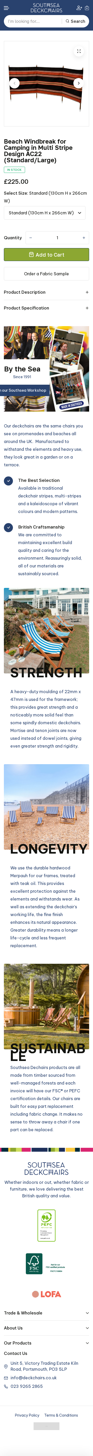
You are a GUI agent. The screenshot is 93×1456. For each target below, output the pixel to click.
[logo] (46, 7)
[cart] (87, 8)
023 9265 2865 (27, 1386)
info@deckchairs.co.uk (34, 1377)
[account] (79, 8)
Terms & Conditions (61, 1415)
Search (78, 21)
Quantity (13, 237)
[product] (79, 51)
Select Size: (45, 197)
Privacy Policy (27, 1415)
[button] (7, 8)
